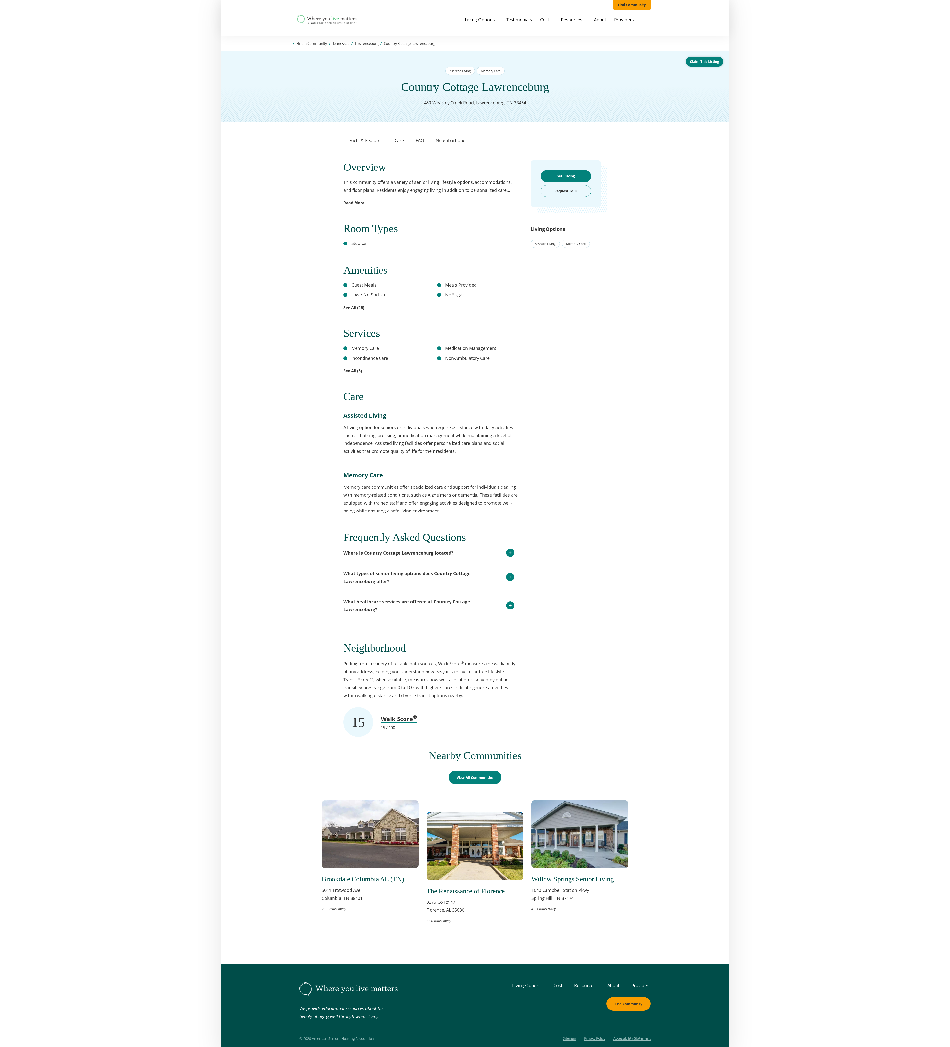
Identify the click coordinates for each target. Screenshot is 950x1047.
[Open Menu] (288, 20)
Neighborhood (451, 140)
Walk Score (399, 719)
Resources (584, 985)
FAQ (420, 140)
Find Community (632, 4)
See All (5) (352, 371)
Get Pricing (565, 176)
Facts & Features (366, 140)
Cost (557, 985)
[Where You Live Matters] (326, 20)
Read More (353, 203)
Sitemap (569, 1038)
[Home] (289, 43)
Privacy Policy (595, 1038)
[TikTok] (645, 1022)
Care (399, 140)
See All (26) (353, 307)
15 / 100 (388, 727)
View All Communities (475, 777)
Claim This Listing (704, 61)
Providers (641, 985)
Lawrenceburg (367, 43)
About (613, 985)
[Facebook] (621, 1022)
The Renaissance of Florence (466, 891)
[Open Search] (648, 20)
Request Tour (565, 191)
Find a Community (311, 43)
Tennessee (340, 43)
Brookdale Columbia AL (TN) (363, 879)
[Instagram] (633, 1022)
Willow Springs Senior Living (572, 879)
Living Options (527, 985)
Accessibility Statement (632, 1038)
